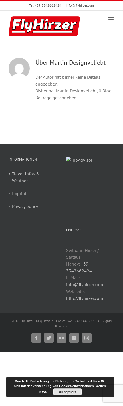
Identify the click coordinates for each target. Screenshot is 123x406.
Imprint (19, 193)
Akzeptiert (67, 391)
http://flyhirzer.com (84, 298)
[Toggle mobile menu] (111, 19)
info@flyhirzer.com (80, 5)
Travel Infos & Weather (26, 177)
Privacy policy (25, 206)
